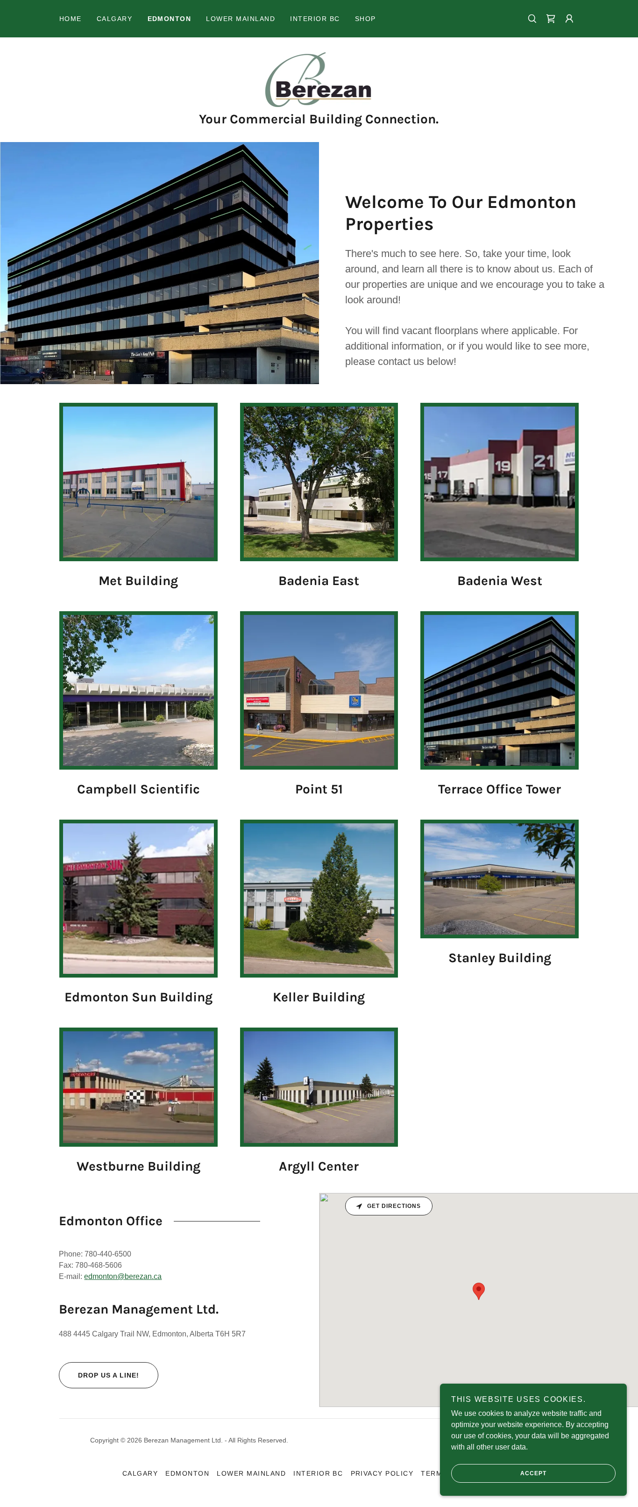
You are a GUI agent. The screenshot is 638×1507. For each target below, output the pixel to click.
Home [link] (70, 18)
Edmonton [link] (169, 18)
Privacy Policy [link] (382, 1473)
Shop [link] (365, 18)
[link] (319, 79)
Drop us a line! (108, 1375)
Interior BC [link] (315, 18)
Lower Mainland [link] (240, 18)
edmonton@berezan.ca (123, 1276)
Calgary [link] (115, 18)
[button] (550, 18)
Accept (533, 1473)
